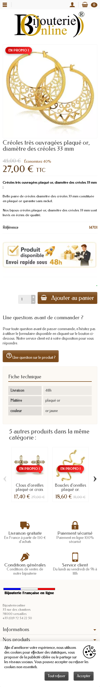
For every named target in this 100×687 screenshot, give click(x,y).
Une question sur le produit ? (30, 356)
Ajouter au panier (72, 298)
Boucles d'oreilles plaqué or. (70, 487)
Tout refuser (56, 676)
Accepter (83, 676)
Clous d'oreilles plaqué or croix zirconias (29, 489)
